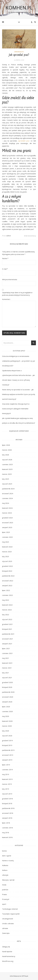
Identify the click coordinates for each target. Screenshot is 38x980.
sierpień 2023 (7, 527)
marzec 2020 (7, 726)
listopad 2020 (7, 687)
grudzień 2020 (7, 682)
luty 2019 (5, 789)
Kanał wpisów (7, 951)
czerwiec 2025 (7, 464)
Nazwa (5, 258)
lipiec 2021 (6, 648)
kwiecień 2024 (7, 508)
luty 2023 (5, 556)
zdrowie (5, 928)
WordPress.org (7, 961)
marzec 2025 (7, 474)
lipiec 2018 (6, 823)
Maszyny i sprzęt (8, 880)
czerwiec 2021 (7, 653)
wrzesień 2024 (7, 493)
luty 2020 (5, 731)
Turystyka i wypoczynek (11, 914)
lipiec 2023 (6, 532)
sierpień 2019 (7, 760)
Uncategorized (7, 919)
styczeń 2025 (7, 484)
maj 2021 (5, 658)
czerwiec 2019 (7, 769)
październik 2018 (8, 808)
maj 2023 (5, 542)
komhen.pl (19, 7)
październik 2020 (8, 692)
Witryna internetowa (9, 279)
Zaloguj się (6, 947)
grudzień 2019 (7, 740)
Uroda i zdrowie (8, 923)
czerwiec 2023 (7, 537)
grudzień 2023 (7, 518)
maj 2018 (5, 832)
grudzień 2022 (7, 566)
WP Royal (25, 976)
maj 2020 (5, 716)
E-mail (5, 269)
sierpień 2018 (7, 818)
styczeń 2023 (7, 561)
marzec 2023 (7, 552)
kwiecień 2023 (7, 547)
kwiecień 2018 (7, 837)
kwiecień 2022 (7, 605)
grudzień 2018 (7, 799)
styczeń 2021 (7, 677)
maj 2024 (5, 503)
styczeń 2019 (7, 794)
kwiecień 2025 (7, 469)
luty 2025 (5, 479)
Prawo (4, 894)
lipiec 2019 (6, 765)
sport (4, 904)
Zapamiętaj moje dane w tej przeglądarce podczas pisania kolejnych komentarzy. (17, 293)
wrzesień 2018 (7, 813)
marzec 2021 (7, 668)
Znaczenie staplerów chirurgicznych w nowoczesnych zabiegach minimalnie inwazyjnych (15, 408)
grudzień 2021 (7, 624)
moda (4, 885)
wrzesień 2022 (7, 581)
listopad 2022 (7, 571)
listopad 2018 (7, 803)
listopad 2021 (7, 629)
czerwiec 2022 (7, 595)
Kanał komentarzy (8, 956)
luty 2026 (5, 455)
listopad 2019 (7, 745)
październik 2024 (8, 489)
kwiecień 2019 (7, 779)
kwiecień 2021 (7, 663)
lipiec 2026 (6, 445)
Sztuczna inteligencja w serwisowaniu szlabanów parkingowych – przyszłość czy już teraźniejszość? (18, 361)
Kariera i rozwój (8, 860)
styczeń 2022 (7, 619)
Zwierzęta (19, 52)
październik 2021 (8, 634)
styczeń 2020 (7, 736)
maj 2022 (5, 600)
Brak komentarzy (30, 236)
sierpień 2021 (7, 644)
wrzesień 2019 (7, 755)
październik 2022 (8, 576)
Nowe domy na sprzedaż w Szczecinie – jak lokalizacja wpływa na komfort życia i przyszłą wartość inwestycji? (18, 394)
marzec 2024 (7, 513)
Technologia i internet (10, 909)
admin (8, 236)
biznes (4, 851)
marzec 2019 (7, 784)
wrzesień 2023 (7, 522)
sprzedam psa (23, 141)
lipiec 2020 (6, 707)
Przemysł (5, 899)
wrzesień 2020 (7, 697)
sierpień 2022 (7, 585)
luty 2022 (5, 615)
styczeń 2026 (7, 460)
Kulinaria (5, 865)
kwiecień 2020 (7, 721)
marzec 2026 (7, 450)
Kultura (4, 870)
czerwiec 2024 (7, 498)
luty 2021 (5, 673)
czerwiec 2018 (7, 828)
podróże (5, 890)
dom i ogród (6, 856)
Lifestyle (5, 875)
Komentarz (6, 299)
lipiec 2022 (6, 590)
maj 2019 (5, 774)
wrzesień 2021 (7, 639)
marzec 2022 (7, 610)
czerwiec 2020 (7, 711)
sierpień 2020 (7, 702)
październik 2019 (8, 750)
